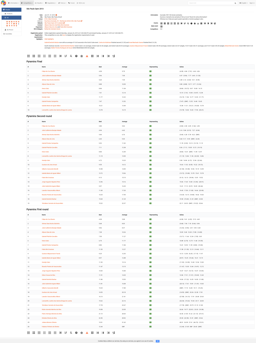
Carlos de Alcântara (105, 42)
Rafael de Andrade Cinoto (52, 29)
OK (157, 341)
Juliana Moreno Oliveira (49, 322)
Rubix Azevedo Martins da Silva (51, 309)
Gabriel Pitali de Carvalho (49, 93)
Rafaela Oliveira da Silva (49, 318)
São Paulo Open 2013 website (53, 23)
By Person (10, 30)
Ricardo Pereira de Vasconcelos (51, 195)
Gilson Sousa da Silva (48, 275)
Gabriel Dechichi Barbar (51, 42)
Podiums (9, 13)
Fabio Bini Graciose (66, 27)
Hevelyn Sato (46, 97)
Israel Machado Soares (136, 42)
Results (7, 9)
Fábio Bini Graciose (63, 25)
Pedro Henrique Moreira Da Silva (52, 314)
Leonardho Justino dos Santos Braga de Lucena (57, 110)
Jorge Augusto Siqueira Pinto (51, 182)
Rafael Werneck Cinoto (232, 46)
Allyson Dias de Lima (50, 25)
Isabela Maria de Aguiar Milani (51, 105)
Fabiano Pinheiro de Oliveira (50, 326)
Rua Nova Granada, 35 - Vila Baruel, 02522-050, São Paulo (62, 21)
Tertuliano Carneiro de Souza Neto (52, 203)
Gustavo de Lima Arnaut (49, 164)
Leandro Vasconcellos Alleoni (51, 190)
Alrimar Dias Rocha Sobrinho (51, 80)
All (7, 17)
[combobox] (213, 3)
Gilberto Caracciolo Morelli (50, 169)
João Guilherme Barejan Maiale (51, 75)
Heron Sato (45, 88)
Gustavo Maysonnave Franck (139, 46)
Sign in (252, 3)
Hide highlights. (49, 39)
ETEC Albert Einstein (50, 19)
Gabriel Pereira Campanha (50, 101)
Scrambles (8, 34)
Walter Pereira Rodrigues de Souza (61, 48)
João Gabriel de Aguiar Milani (51, 186)
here (64, 35)
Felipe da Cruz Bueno (48, 71)
